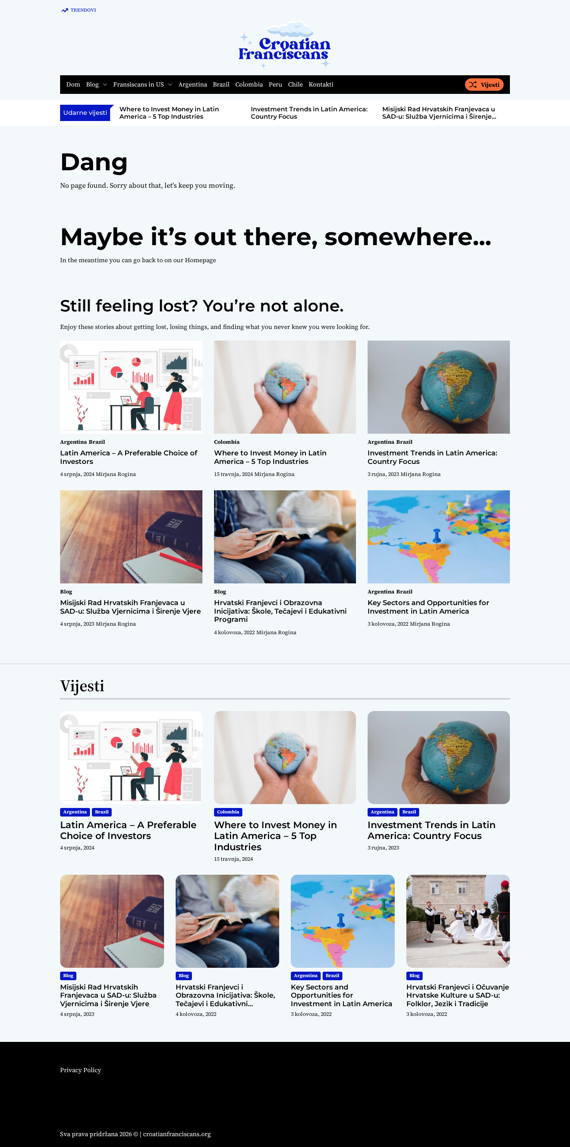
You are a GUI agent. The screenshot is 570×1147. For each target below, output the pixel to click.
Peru (275, 84)
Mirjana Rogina (116, 474)
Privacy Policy (80, 1070)
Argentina (192, 84)
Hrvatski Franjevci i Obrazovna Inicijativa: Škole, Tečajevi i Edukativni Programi (280, 611)
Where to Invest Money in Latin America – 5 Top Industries (169, 113)
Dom (73, 84)
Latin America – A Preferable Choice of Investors (128, 457)
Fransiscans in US (138, 84)
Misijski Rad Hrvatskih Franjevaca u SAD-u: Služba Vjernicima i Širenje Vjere (438, 117)
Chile (295, 84)
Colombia (249, 84)
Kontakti (321, 84)
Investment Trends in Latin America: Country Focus (432, 457)
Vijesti (490, 84)
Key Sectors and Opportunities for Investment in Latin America (428, 607)
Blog (92, 84)
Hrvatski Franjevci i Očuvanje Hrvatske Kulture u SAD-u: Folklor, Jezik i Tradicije (457, 995)
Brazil (221, 84)
